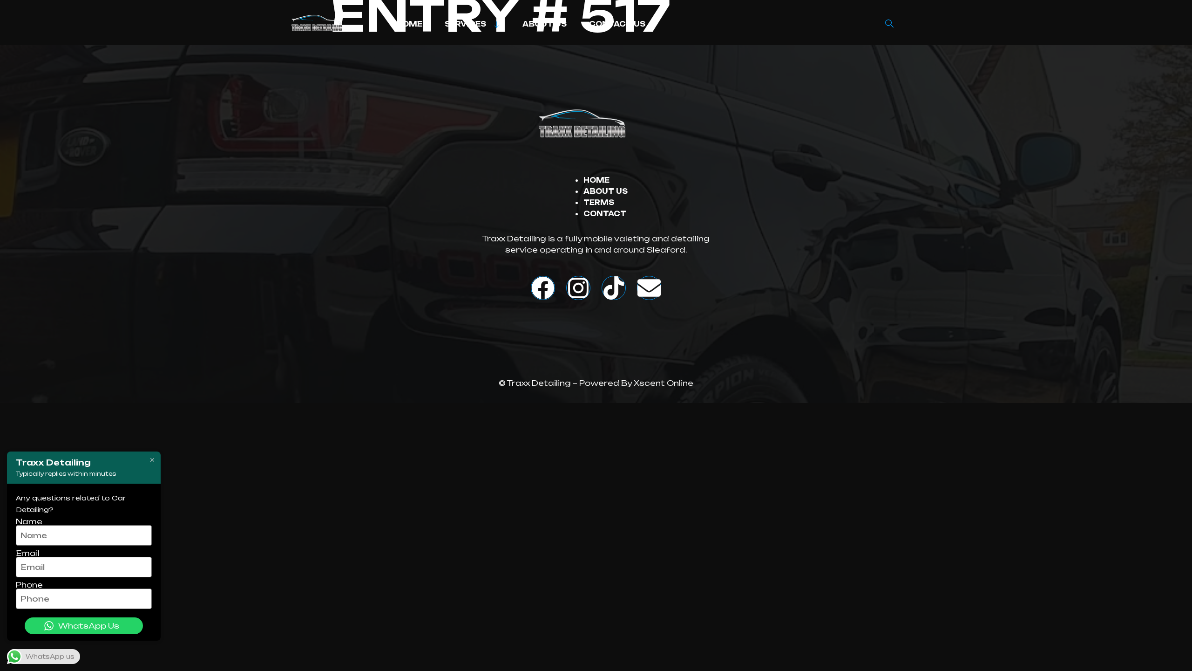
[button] (889, 24)
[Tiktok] (614, 288)
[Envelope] (649, 288)
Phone (29, 585)
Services (465, 24)
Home (409, 24)
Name (29, 521)
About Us (544, 24)
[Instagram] (578, 288)
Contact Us (617, 24)
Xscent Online (663, 383)
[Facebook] (543, 288)
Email (28, 553)
